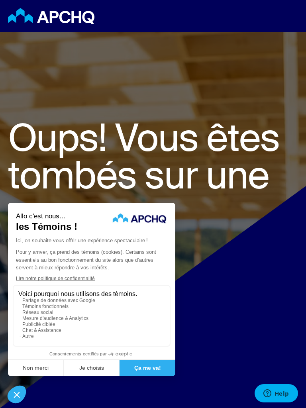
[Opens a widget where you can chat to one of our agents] (276, 394)
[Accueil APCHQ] (78, 16)
